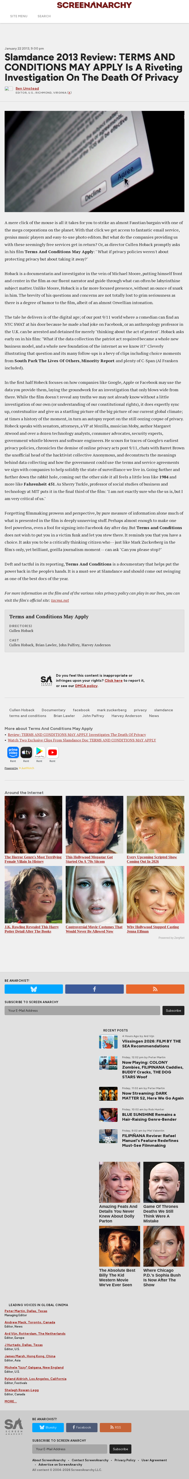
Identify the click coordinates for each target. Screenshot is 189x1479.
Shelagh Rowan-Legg (22, 1390)
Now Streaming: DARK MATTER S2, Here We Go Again (153, 1096)
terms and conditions (27, 716)
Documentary (53, 710)
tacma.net (60, 600)
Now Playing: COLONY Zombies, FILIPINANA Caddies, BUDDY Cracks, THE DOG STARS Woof (152, 1069)
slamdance (163, 710)
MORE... (11, 1401)
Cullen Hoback (21, 710)
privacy (140, 710)
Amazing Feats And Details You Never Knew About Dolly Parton (118, 1213)
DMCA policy (86, 686)
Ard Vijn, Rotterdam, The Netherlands (35, 1334)
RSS (118, 1427)
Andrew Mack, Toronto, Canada (30, 1322)
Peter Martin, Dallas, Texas (26, 1311)
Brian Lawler (64, 716)
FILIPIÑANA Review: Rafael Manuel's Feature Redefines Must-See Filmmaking (150, 1140)
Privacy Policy (125, 1460)
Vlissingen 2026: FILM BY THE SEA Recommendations (151, 1044)
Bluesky (51, 1427)
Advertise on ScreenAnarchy (60, 1464)
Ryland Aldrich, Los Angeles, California (35, 1379)
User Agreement (154, 1460)
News (154, 716)
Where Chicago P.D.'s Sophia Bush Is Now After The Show (162, 1277)
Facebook (83, 1427)
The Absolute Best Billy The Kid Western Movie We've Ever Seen (117, 1277)
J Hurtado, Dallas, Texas (24, 1345)
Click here (114, 680)
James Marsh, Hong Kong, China (30, 1356)
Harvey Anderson (127, 716)
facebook (81, 710)
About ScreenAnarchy (48, 1460)
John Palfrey (93, 716)
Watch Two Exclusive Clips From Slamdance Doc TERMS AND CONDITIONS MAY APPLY (82, 740)
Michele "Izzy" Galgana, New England (34, 1367)
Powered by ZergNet (171, 938)
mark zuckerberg (112, 710)
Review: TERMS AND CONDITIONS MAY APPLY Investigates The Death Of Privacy (77, 734)
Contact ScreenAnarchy (90, 1460)
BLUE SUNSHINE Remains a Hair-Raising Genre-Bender (149, 1117)
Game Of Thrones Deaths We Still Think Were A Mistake (160, 1213)
